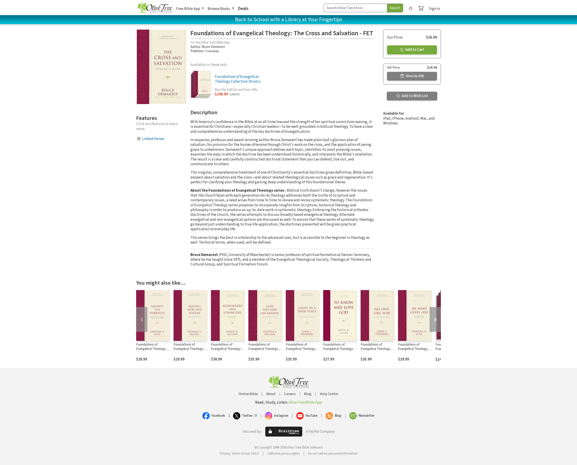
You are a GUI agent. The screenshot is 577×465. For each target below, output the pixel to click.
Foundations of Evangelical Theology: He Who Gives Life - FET (415, 349)
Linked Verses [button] (153, 139)
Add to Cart (414, 49)
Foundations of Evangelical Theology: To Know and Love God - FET (339, 351)
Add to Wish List (414, 96)
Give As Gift (414, 76)
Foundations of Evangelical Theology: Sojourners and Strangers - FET (226, 351)
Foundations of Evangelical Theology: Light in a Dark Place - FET (301, 351)
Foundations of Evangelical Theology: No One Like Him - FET (376, 349)
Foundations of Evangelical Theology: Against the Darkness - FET (152, 351)
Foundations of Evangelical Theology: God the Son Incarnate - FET (265, 351)
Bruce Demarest (213, 46)
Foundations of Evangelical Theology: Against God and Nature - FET (190, 351)
